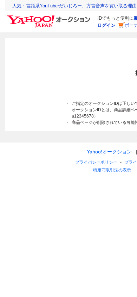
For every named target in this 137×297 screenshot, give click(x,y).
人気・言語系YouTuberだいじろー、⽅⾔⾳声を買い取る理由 (74, 5)
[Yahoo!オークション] (49, 17)
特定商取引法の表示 (112, 170)
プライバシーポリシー (96, 162)
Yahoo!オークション (109, 151)
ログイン (106, 25)
